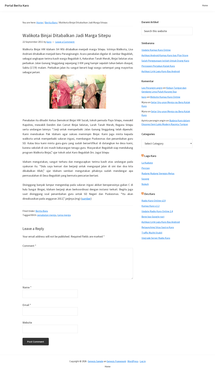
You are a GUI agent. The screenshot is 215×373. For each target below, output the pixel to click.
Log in (143, 361)
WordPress (132, 361)
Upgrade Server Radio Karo (155, 238)
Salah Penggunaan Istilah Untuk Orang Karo (165, 60)
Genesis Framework (116, 361)
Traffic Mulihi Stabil (151, 232)
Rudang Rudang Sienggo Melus (157, 173)
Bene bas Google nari (152, 216)
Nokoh (145, 184)
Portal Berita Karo (17, 5)
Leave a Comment (65, 41)
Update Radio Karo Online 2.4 (157, 211)
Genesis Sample (95, 361)
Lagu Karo (150, 156)
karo (143, 96)
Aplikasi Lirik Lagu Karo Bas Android (160, 71)
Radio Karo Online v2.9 (153, 200)
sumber (86, 198)
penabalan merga (46, 215)
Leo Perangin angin (151, 87)
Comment (29, 246)
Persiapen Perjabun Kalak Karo (158, 66)
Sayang (145, 178)
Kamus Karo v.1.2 (150, 205)
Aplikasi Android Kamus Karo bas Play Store (164, 55)
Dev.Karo (149, 194)
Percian (145, 168)
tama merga (64, 215)
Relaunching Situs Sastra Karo (157, 227)
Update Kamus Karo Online (156, 50)
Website (27, 322)
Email (27, 305)
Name (27, 287)
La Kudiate (147, 162)
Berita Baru (42, 210)
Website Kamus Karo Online (165, 96)
